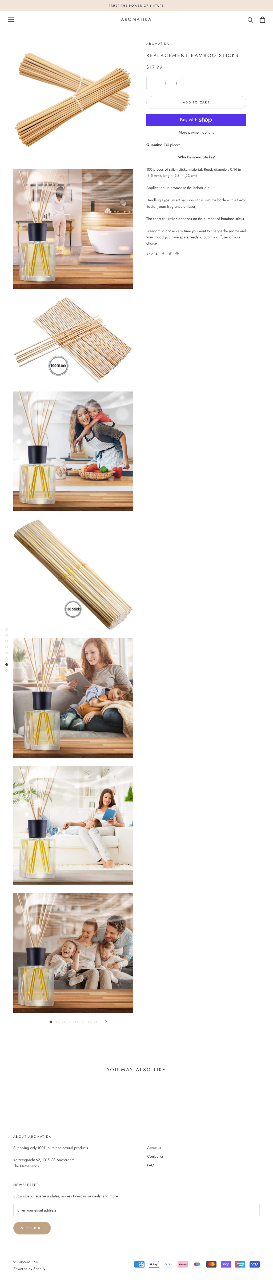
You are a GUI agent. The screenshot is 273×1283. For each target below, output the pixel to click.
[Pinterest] (177, 253)
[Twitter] (170, 253)
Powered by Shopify (29, 1268)
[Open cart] (262, 20)
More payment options (196, 132)
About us (154, 1147)
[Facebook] (163, 253)
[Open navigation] (11, 19)
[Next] (106, 1021)
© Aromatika (25, 1262)
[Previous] (40, 1021)
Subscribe (32, 1228)
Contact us (155, 1156)
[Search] (250, 19)
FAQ (150, 1165)
